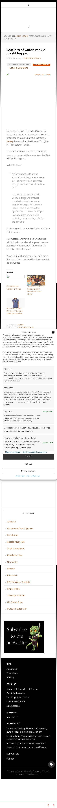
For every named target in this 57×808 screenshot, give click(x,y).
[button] (53, 332)
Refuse (28, 464)
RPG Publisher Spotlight (18, 582)
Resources (12, 575)
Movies (21, 325)
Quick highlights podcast (19, 697)
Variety (10, 141)
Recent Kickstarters (16, 701)
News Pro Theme (31, 771)
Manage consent (51, 764)
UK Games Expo (15, 602)
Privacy (10, 677)
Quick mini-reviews (16, 693)
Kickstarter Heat (15, 555)
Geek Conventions (16, 548)
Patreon (11, 568)
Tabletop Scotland (16, 595)
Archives (11, 522)
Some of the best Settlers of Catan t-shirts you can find (15, 311)
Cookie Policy (20, 476)
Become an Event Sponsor (20, 528)
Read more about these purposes (35, 452)
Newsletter (12, 562)
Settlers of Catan (26, 327)
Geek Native (28, 16)
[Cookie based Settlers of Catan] (16, 280)
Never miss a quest (41, 64)
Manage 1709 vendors (13, 452)
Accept (28, 456)
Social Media (13, 589)
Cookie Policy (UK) (16, 542)
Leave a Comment (19, 68)
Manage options (28, 471)
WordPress (30, 774)
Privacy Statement (33, 476)
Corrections (12, 673)
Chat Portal (12, 535)
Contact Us (12, 669)
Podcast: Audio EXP (17, 609)
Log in (39, 774)
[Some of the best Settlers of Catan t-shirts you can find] (16, 303)
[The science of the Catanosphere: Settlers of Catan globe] (36, 280)
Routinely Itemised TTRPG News (22, 689)
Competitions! (13, 706)
